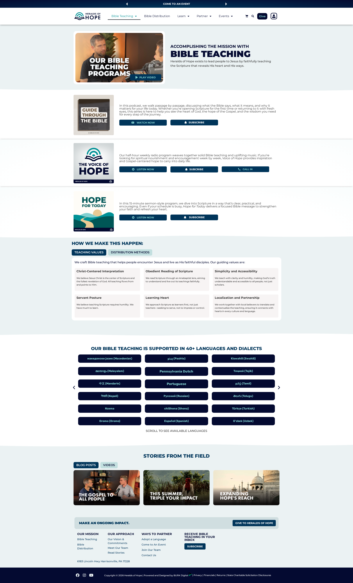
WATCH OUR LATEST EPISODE (176, 4)
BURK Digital (181, 575)
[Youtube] (91, 575)
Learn (181, 16)
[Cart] (246, 16)
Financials (209, 575)
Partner (202, 16)
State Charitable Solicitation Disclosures (249, 575)
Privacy (198, 575)
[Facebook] (77, 575)
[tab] (89, 252)
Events (224, 16)
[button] (127, 4)
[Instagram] (84, 575)
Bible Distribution (157, 16)
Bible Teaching (122, 16)
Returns (221, 575)
